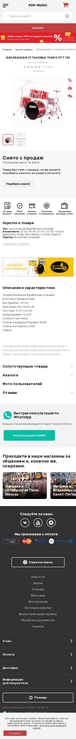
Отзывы (10, 392)
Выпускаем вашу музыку (38, 614)
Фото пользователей (22, 384)
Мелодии (38, 595)
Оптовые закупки (38, 608)
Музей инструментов (38, 620)
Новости (38, 577)
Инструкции (38, 602)
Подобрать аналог (18, 183)
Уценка (38, 626)
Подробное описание (16, 243)
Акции (38, 583)
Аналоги (10, 375)
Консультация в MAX (29, 435)
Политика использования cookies (49, 726)
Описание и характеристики (29, 287)
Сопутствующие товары (25, 366)
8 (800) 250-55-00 (38, 707)
